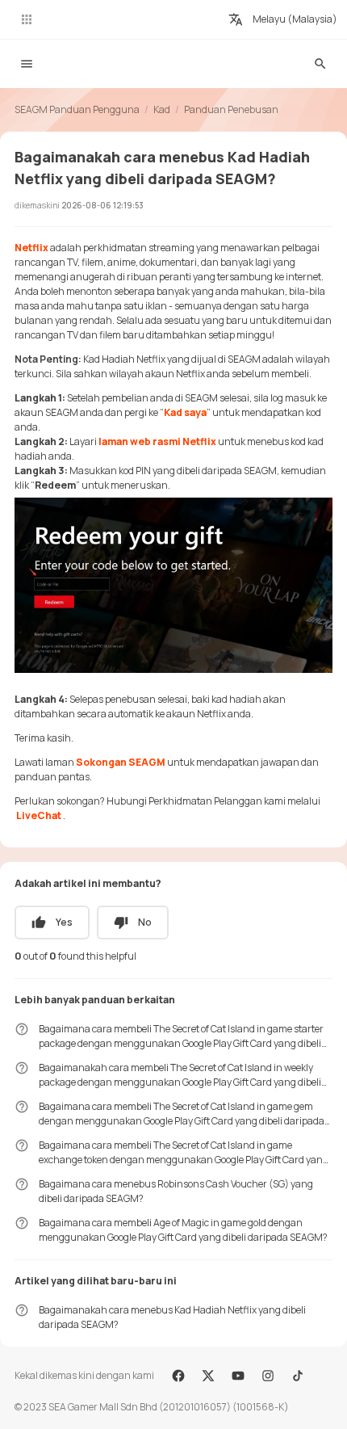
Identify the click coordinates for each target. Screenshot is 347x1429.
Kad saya (185, 412)
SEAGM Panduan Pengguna (77, 109)
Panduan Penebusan (231, 109)
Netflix (32, 247)
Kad (161, 109)
